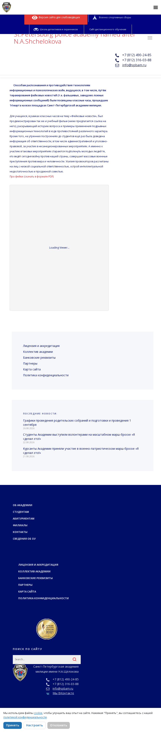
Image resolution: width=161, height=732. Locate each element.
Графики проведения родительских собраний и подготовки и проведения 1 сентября (77, 422)
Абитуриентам (23, 518)
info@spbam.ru (134, 65)
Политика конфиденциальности (46, 375)
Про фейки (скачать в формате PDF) (32, 176)
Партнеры (30, 363)
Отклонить (58, 725)
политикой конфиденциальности (25, 717)
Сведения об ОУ (24, 539)
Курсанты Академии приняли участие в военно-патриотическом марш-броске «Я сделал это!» (81, 451)
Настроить (34, 725)
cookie (38, 713)
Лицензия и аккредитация (41, 346)
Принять (12, 725)
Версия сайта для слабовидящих (59, 17)
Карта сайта (32, 369)
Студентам (21, 512)
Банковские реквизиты (39, 357)
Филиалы (20, 525)
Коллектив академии (38, 352)
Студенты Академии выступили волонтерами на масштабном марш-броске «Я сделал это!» (79, 436)
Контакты (20, 532)
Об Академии (22, 505)
